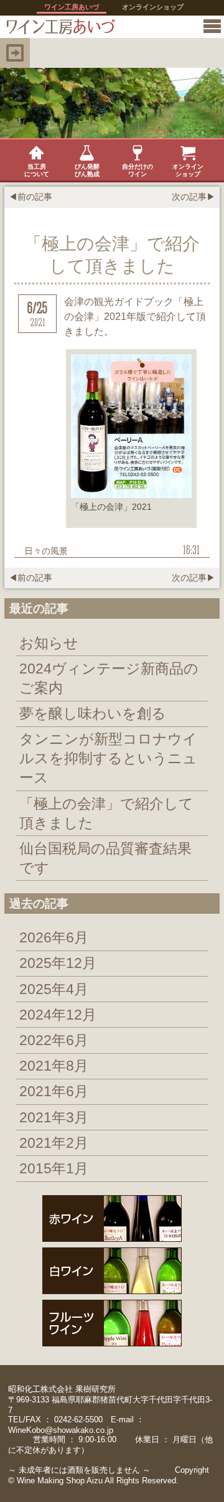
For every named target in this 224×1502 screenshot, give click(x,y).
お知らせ (48, 643)
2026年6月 (53, 937)
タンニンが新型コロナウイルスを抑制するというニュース (108, 758)
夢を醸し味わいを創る (92, 713)
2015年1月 (53, 1168)
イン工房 (58, 26)
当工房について (36, 170)
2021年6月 (53, 1091)
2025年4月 (53, 989)
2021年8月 (53, 1066)
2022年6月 (53, 1040)
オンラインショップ (153, 7)
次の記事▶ (193, 197)
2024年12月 (57, 1015)
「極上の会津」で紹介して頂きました (106, 813)
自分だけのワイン (137, 170)
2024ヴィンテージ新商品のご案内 (108, 678)
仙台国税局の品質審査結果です (105, 858)
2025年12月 (57, 963)
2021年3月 (53, 1117)
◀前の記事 (30, 197)
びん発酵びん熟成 (87, 170)
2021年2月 (53, 1143)
